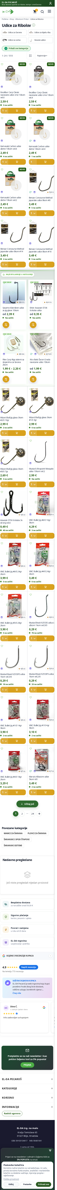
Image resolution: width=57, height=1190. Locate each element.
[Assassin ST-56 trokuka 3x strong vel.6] (13, 503)
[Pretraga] (42, 12)
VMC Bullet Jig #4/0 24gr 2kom (39, 572)
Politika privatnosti (11, 1179)
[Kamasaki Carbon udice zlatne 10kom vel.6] (13, 130)
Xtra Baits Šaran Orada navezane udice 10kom (40, 360)
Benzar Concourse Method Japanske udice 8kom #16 (40, 250)
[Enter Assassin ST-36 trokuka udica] (41, 293)
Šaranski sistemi (13, 845)
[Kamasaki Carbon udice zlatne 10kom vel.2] (13, 181)
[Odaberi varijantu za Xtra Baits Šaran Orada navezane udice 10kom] (33, 379)
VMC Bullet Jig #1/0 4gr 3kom (39, 726)
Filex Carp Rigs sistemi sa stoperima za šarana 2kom (13, 362)
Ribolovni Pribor (22, 19)
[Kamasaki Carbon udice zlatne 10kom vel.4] (41, 130)
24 (32, 813)
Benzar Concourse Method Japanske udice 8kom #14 (12, 250)
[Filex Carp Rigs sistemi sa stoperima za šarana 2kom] (14, 345)
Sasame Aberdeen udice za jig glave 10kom (13, 309)
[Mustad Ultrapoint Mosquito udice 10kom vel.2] (41, 452)
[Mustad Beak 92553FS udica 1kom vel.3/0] (13, 657)
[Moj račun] (50, 3)
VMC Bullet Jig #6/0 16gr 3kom (39, 521)
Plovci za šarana (37, 833)
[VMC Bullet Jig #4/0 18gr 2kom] (13, 760)
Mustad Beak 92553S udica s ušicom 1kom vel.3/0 (41, 624)
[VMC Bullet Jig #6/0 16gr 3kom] (41, 503)
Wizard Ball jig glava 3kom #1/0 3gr (40, 418)
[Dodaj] (13, 111)
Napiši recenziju (28, 967)
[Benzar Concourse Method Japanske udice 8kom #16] (41, 232)
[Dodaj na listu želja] (30, 64)
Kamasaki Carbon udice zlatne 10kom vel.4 (39, 147)
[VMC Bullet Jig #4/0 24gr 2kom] (41, 555)
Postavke (27, 1184)
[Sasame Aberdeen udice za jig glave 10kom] (14, 293)
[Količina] (4, 111)
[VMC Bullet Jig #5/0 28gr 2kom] (13, 606)
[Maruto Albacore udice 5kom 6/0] (41, 760)
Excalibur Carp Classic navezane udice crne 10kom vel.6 (12, 95)
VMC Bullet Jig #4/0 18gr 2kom (11, 778)
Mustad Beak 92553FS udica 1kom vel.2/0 (41, 675)
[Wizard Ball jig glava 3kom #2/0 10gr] (13, 401)
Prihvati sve (43, 1184)
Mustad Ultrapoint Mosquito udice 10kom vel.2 (41, 470)
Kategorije (9, 1088)
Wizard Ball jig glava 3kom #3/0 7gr (11, 470)
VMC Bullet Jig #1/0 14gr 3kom (11, 726)
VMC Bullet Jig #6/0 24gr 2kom (11, 572)
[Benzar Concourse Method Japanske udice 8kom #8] (41, 181)
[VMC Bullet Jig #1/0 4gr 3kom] (41, 709)
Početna (5, 19)
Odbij (11, 1184)
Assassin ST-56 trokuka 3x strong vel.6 (11, 521)
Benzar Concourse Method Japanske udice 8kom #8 (40, 199)
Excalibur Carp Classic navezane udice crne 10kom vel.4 (41, 95)
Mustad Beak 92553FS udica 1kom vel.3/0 (12, 675)
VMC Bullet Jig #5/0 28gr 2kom (11, 624)
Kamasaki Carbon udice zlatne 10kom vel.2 (10, 198)
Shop (12, 19)
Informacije (10, 1107)
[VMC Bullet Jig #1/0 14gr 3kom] (13, 709)
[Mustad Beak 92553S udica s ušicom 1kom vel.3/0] (41, 606)
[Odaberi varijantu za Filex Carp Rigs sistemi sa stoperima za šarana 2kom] (6, 379)
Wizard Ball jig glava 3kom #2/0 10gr (11, 419)
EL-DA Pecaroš (12, 1079)
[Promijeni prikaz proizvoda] (30, 55)
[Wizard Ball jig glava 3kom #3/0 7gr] (13, 452)
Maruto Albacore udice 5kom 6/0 (39, 777)
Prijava (27, 1065)
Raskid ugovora (12, 1113)
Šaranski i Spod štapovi (16, 839)
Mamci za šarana (13, 833)
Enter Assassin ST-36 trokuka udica (38, 309)
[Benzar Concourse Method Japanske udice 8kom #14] (13, 232)
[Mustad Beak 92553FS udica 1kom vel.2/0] (41, 657)
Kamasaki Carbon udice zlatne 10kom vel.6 (10, 147)
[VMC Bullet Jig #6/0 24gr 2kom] (13, 555)
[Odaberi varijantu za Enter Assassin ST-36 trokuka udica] (33, 324)
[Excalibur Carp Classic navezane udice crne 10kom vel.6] (13, 76)
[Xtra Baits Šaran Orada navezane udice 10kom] (41, 345)
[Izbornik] (49, 11)
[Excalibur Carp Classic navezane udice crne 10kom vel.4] (41, 76)
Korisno (8, 1097)
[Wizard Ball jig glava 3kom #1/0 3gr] (41, 401)
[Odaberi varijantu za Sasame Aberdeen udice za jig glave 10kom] (6, 324)
